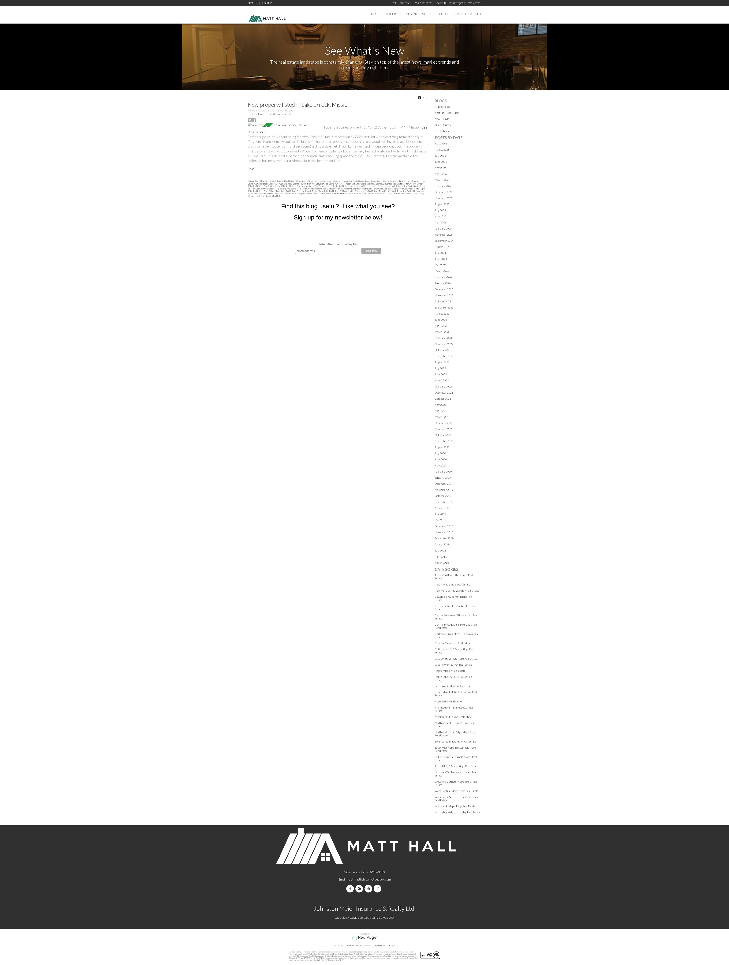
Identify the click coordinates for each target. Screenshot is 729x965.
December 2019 (444, 483)
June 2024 (441, 258)
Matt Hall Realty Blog (446, 112)
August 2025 (442, 204)
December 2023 (444, 289)
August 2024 (442, 246)
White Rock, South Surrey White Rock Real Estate (369, 193)
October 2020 (443, 435)
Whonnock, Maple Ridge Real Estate (407, 193)
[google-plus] (359, 888)
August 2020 (442, 447)
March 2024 (442, 271)
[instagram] (378, 888)
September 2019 (444, 501)
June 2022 (441, 374)
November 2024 (444, 234)
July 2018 (440, 550)
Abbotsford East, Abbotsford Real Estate (277, 181)
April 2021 (441, 410)
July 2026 (440, 155)
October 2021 (443, 398)
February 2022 (443, 386)
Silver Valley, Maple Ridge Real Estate (280, 191)
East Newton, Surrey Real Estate (311, 186)
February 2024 (443, 277)
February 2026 (443, 186)
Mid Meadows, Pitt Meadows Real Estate (314, 188)
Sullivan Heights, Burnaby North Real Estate (359, 191)
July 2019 (440, 514)
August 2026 (442, 149)
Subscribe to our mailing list (338, 244)
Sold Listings (442, 131)
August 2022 (442, 362)
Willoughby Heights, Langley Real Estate (265, 196)
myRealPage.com (364, 937)
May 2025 (440, 216)
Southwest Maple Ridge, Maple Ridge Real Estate (318, 191)
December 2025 (444, 192)
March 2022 (442, 380)
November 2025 (444, 198)
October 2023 (443, 301)
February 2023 (443, 337)
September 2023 (444, 307)
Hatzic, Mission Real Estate (337, 186)
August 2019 (442, 508)
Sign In (252, 3)
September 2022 (444, 356)
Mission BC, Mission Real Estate (347, 188)
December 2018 (444, 526)
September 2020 (444, 441)
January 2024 (443, 283)
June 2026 (441, 161)
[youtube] (369, 888)
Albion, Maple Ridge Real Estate (309, 181)
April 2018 (441, 556)
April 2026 (441, 173)
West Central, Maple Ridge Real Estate (330, 193)
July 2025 (440, 210)
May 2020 (440, 465)
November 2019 (444, 489)
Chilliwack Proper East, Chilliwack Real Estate (355, 183)
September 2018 (444, 538)
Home (374, 14)
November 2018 (444, 532)
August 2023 (442, 313)
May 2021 (440, 404)
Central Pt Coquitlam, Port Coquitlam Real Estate (314, 183)
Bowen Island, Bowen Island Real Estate (375, 181)
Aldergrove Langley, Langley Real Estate (341, 181)
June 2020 (441, 459)
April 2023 (441, 325)
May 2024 (440, 265)
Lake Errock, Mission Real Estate (276, 114)
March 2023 (442, 331)
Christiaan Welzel (353, 945)
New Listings (442, 118)
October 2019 (443, 495)
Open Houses (443, 124)
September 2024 (444, 240)
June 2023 (441, 319)
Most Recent (442, 143)
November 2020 (444, 429)
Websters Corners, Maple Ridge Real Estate (294, 193)
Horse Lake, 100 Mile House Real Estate (367, 186)
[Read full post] (284, 125)
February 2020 (443, 471)
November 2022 (444, 344)
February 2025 (443, 228)
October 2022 (443, 350)
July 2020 (440, 453)
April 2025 (441, 222)
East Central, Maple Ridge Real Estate (280, 186)
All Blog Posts (442, 106)
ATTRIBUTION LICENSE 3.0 (384, 945)
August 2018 (442, 544)
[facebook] (350, 888)
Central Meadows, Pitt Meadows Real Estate (273, 183)
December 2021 (444, 392)
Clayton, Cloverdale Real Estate (389, 183)
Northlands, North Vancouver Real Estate (379, 188)
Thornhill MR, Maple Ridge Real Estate (395, 191)
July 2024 (440, 252)
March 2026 (442, 179)
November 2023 (444, 295)
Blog (443, 14)
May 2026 (440, 167)
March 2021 (442, 416)
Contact (458, 14)
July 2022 (440, 368)
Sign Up (266, 3)
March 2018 (442, 562)
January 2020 (443, 477)
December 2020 (444, 423)
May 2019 (440, 520)
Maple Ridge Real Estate (286, 188)
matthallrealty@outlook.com (372, 879)
